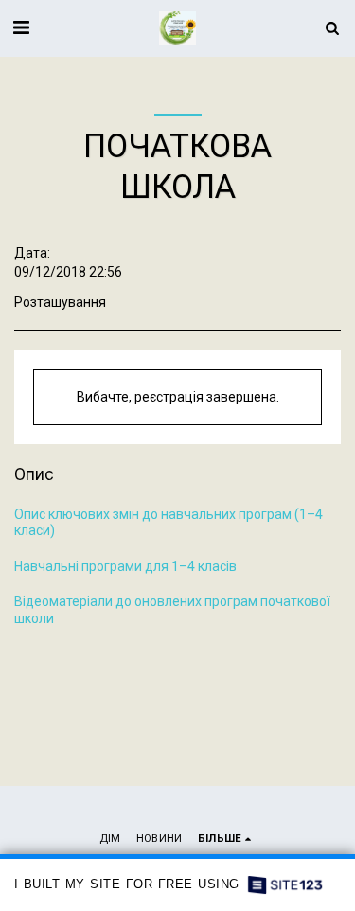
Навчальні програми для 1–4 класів (125, 566)
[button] (21, 27)
